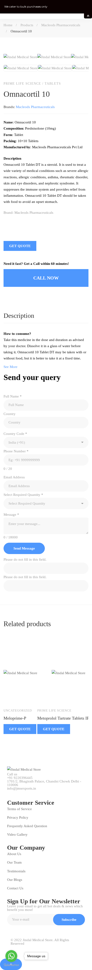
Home (8, 25)
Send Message (24, 548)
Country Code (15, 434)
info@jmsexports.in (21, 788)
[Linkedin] (25, 222)
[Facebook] (5, 222)
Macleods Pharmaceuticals (60, 25)
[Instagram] (41, 791)
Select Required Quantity (23, 495)
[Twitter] (15, 222)
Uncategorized (18, 710)
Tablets (53, 83)
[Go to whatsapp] (11, 956)
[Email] (45, 222)
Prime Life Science (22, 83)
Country (10, 414)
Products (27, 25)
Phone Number (16, 451)
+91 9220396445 (20, 778)
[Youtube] (30, 791)
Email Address (14, 477)
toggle (88, 15)
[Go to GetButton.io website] (11, 965)
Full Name (13, 396)
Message (11, 514)
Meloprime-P (15, 718)
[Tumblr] (35, 222)
